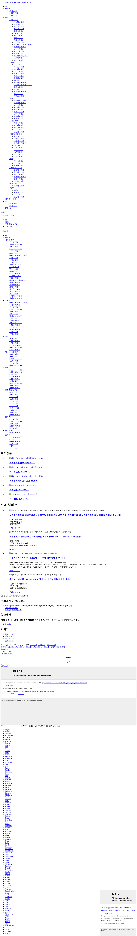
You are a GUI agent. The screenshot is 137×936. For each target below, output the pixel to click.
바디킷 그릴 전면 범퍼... (20, 472)
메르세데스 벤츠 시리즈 (23, 44)
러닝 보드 (18, 647)
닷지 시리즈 (18, 114)
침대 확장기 (13, 121)
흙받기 (12, 188)
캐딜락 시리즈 (19, 22)
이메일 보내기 (6, 651)
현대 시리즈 (18, 38)
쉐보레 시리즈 (19, 24)
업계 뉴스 (13, 206)
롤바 (11, 98)
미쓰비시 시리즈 (20, 47)
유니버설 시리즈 (20, 82)
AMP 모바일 (51, 645)
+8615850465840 (7, 654)
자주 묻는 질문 (10, 199)
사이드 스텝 (13, 20)
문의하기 (8, 208)
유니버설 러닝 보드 (21, 56)
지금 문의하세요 (7, 624)
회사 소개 (8, 8)
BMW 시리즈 (19, 33)
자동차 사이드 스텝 (58, 647)
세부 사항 (16, 528)
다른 (11, 446)
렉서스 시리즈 (19, 67)
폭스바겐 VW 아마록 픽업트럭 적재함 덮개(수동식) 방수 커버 (37, 558)
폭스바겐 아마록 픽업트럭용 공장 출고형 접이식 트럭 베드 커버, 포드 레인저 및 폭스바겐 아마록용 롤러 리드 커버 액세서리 (65, 515)
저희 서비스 (13, 15)
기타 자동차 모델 (15, 296)
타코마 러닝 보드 (7, 647)
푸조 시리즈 (13, 294)
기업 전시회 (13, 13)
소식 (7, 201)
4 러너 (16, 190)
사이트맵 (41, 645)
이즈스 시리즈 (19, 60)
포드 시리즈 (18, 31)
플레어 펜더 (13, 183)
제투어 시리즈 (14, 291)
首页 (7, 235)
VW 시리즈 (18, 58)
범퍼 (11, 159)
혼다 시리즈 (18, 35)
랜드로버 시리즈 (20, 42)
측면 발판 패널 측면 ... (19, 490)
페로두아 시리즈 (15, 289)
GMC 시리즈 (18, 145)
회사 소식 (13, 203)
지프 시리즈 (18, 40)
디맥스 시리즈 (19, 96)
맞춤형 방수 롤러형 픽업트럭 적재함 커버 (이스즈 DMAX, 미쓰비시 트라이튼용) (45, 536)
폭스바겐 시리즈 (20, 103)
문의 (11, 528)
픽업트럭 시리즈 (20, 51)
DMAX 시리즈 (19, 181)
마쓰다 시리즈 (19, 109)
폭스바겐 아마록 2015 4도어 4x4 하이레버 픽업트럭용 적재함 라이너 (40, 579)
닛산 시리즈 (18, 49)
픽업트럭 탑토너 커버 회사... (22, 463)
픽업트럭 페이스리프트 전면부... (24, 481)
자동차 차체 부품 (15, 168)
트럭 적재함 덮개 (15, 134)
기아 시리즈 (18, 71)
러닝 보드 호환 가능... (19, 499)
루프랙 (12, 62)
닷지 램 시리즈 (19, 26)
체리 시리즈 (13, 287)
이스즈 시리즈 (19, 73)
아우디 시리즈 (19, 29)
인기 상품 (33, 645)
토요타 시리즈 (19, 78)
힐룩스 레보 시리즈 (21, 100)
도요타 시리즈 (19, 53)
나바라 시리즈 (19, 69)
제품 (7, 17)
